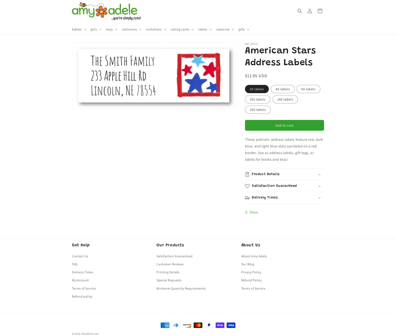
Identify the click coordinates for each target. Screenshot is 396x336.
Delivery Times (82, 272)
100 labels (258, 99)
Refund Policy (251, 280)
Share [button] (254, 212)
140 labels (285, 99)
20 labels (257, 89)
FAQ (75, 264)
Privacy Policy (251, 272)
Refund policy (82, 296)
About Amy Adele (254, 256)
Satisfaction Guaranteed (174, 256)
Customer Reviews (170, 264)
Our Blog (247, 264)
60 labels (308, 89)
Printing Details (168, 272)
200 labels (258, 110)
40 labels (283, 89)
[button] (78, 29)
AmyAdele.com (90, 333)
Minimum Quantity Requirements (181, 288)
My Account (80, 280)
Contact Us (80, 256)
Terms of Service (84, 288)
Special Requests (169, 280)
